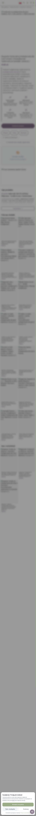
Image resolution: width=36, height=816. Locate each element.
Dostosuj (26, 809)
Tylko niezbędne (10, 809)
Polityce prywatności (25, 812)
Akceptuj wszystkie (18, 804)
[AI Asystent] (32, 812)
